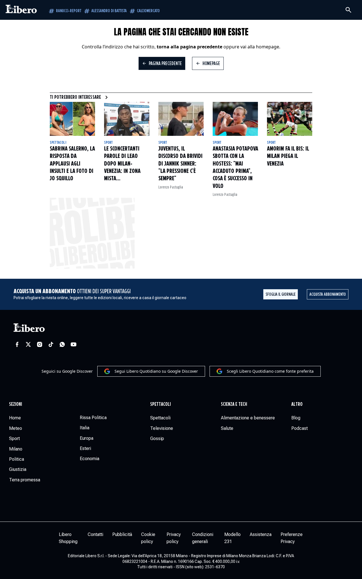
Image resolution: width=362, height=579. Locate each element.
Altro (296, 404)
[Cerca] (348, 10)
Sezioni (15, 404)
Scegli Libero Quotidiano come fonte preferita (270, 371)
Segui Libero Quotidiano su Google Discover (156, 371)
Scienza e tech (234, 404)
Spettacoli (58, 142)
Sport (108, 142)
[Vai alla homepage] (21, 9)
